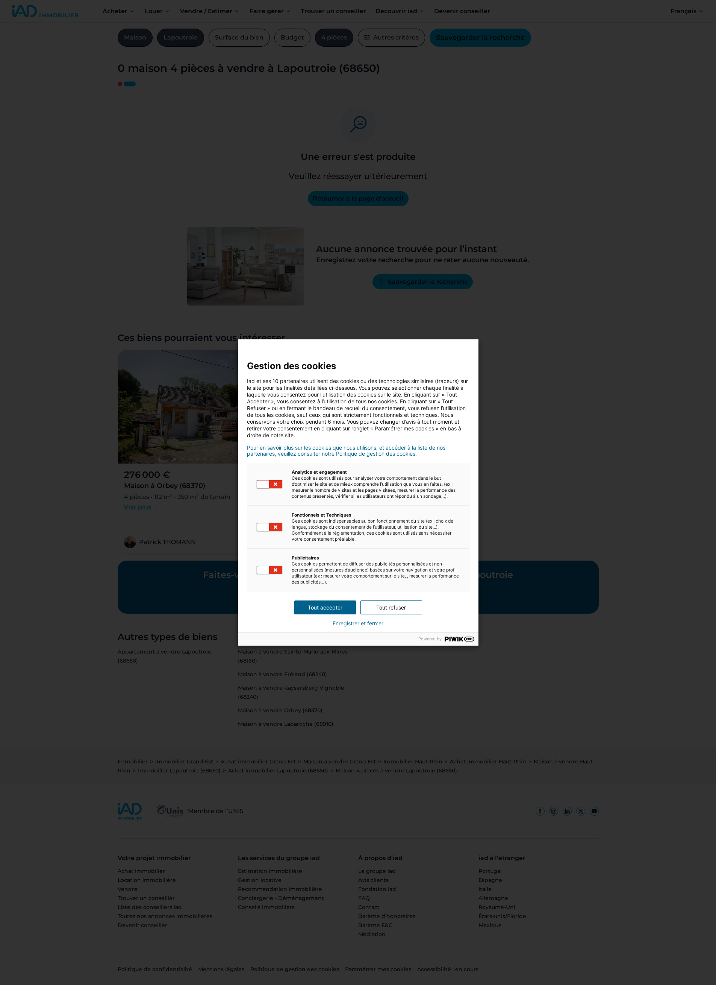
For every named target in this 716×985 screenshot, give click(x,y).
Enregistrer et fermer (358, 623)
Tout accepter (325, 607)
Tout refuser (391, 607)
